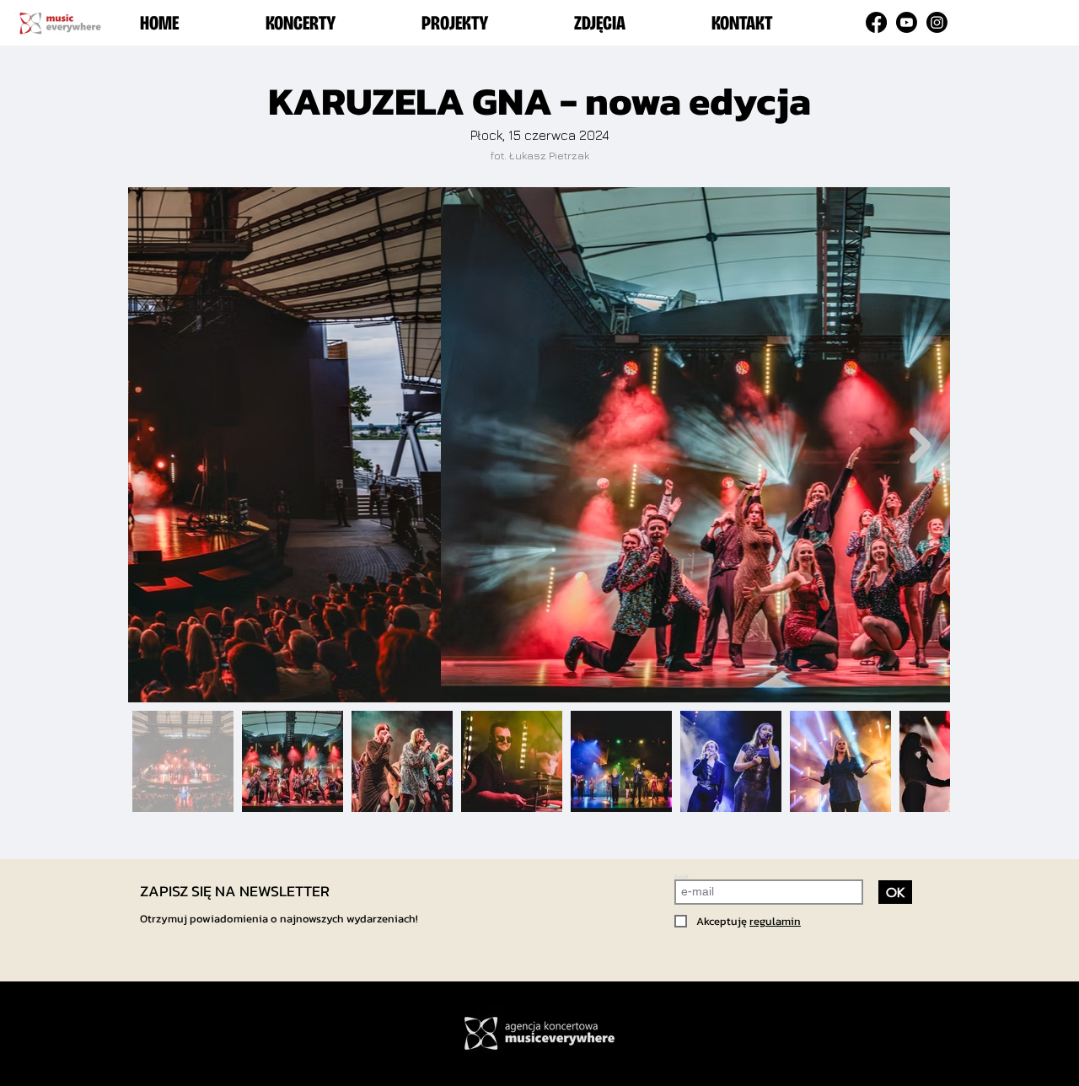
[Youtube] (906, 22)
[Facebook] (876, 22)
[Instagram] (936, 22)
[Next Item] (920, 445)
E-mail (681, 876)
